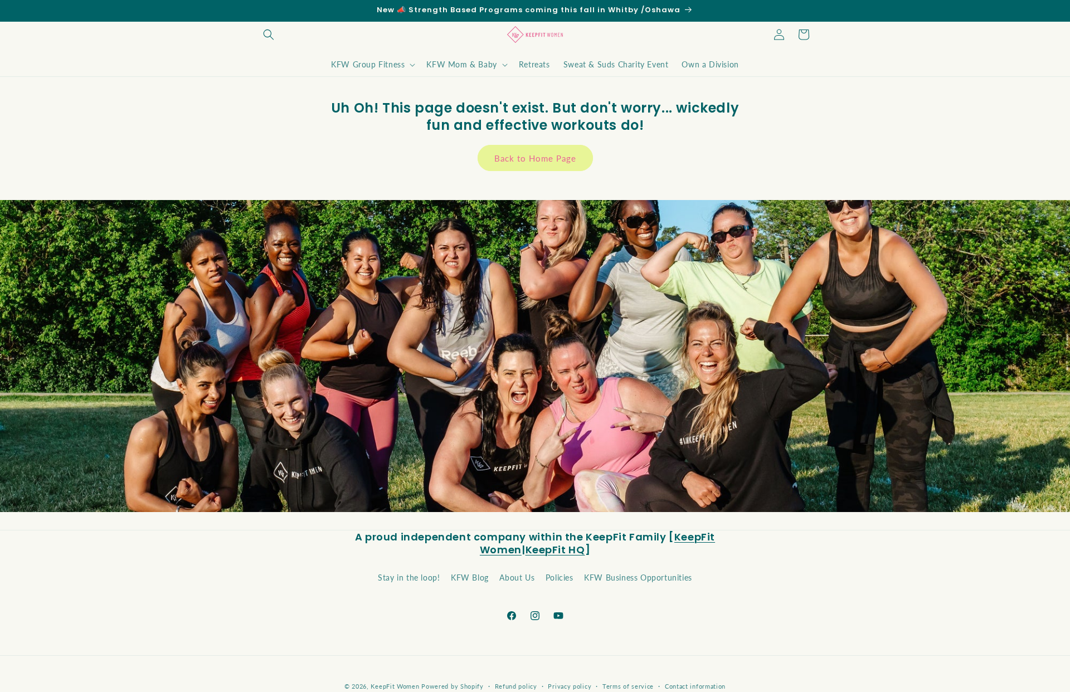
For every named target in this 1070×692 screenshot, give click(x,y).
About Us (516, 577)
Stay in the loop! (409, 577)
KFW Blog (470, 577)
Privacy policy (569, 685)
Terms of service (628, 685)
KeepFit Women (396, 686)
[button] (268, 34)
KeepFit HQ (555, 550)
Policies (559, 577)
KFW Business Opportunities (638, 577)
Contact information (695, 685)
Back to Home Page (535, 158)
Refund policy (516, 685)
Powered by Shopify (452, 686)
